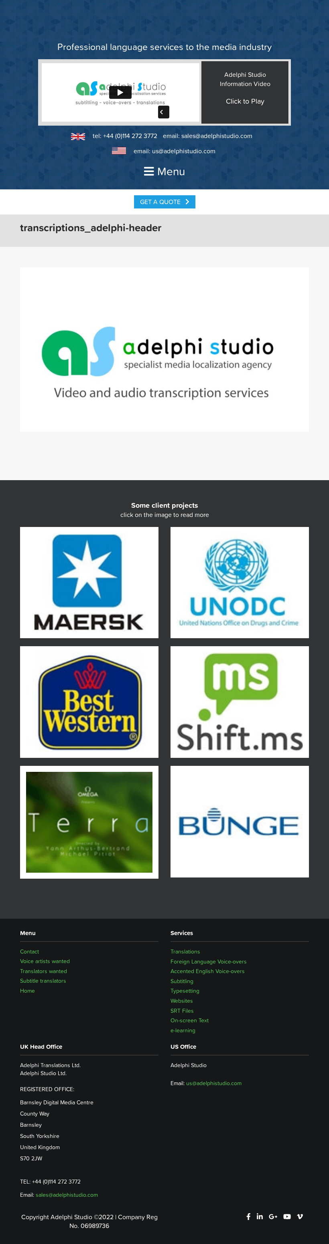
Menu (171, 171)
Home (27, 991)
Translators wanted (43, 971)
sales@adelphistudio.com (216, 135)
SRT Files (182, 1011)
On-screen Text (190, 1020)
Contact (29, 952)
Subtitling (182, 981)
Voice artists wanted (45, 962)
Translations (185, 952)
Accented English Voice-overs (208, 971)
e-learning (183, 1030)
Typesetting (185, 991)
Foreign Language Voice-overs (209, 962)
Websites (182, 1001)
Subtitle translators (43, 981)
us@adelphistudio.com (183, 151)
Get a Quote (161, 201)
